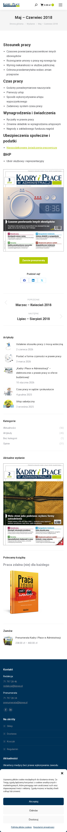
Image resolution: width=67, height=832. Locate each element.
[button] (62, 773)
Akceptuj (33, 801)
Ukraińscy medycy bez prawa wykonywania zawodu (30, 765)
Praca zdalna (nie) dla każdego (26, 565)
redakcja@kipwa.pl (13, 686)
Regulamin (12, 749)
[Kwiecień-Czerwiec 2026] (33, 504)
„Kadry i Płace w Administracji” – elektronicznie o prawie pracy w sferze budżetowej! (36, 373)
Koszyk (11, 741)
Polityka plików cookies (21, 827)
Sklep (10, 726)
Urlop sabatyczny (25, 401)
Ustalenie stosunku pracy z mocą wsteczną (39, 344)
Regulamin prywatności (43, 827)
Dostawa (11, 733)
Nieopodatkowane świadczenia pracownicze (32, 147)
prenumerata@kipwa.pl (15, 702)
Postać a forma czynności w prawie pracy (38, 356)
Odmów (33, 810)
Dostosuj (33, 819)
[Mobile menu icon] (60, 5)
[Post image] (8, 346)
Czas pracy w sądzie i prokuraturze (35, 389)
